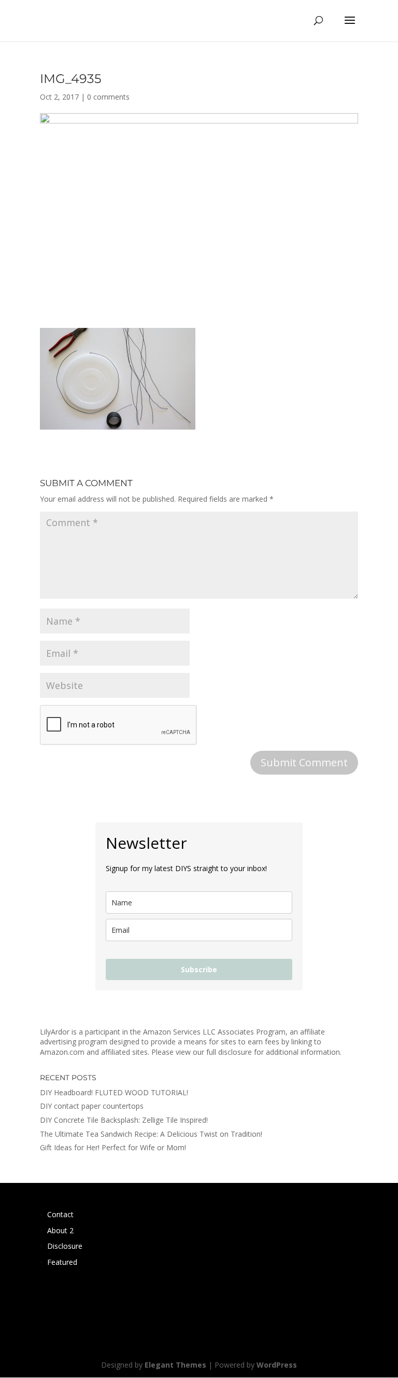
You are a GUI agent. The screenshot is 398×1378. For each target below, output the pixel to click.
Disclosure (64, 1246)
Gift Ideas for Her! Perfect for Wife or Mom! (113, 1147)
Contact (60, 1214)
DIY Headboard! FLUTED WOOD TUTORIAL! (114, 1092)
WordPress (277, 1365)
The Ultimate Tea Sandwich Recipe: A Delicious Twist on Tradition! (151, 1134)
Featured (62, 1262)
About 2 (60, 1230)
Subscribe (199, 969)
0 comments (108, 97)
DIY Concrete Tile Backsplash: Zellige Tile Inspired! (124, 1120)
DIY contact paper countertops (92, 1106)
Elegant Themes (175, 1365)
